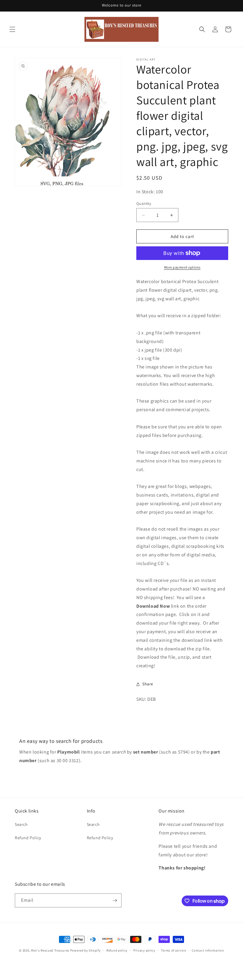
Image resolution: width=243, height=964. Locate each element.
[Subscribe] (114, 900)
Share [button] (147, 684)
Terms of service (173, 950)
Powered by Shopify (85, 950)
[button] (12, 29)
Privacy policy (144, 950)
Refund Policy (28, 837)
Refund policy (116, 950)
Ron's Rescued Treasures (50, 950)
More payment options (182, 267)
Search (21, 824)
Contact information (208, 950)
